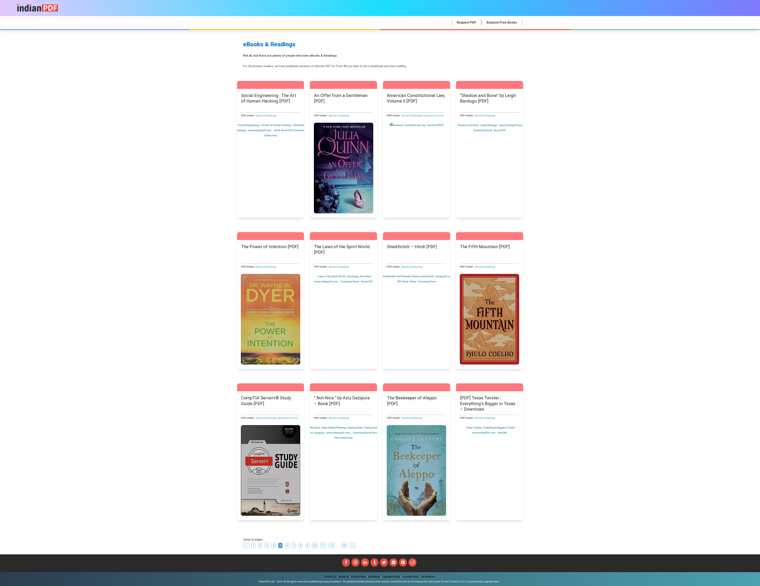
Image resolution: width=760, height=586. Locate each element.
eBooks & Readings (266, 115)
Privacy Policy (358, 576)
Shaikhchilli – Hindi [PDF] (412, 246)
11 (323, 545)
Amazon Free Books (501, 22)
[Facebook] (346, 562)
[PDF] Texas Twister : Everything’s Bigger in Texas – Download (487, 403)
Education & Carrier (433, 115)
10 (315, 545)
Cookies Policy (410, 576)
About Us (343, 576)
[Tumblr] (374, 562)
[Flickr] (393, 562)
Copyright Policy (391, 576)
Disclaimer (374, 576)
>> (352, 545)
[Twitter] (384, 562)
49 (345, 545)
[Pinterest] (403, 562)
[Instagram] (355, 562)
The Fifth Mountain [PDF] (485, 246)
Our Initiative (427, 576)
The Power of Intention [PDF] (269, 246)
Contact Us (330, 576)
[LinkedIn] (365, 562)
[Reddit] (412, 562)
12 (332, 545)
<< (246, 545)
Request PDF (466, 22)
